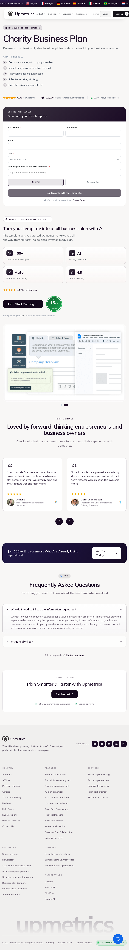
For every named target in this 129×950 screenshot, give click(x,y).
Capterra (32, 290)
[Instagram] (124, 744)
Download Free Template (66, 192)
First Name (14, 127)
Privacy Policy (79, 200)
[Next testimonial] (70, 521)
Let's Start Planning (21, 304)
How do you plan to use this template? (29, 166)
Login (105, 13)
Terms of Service (84, 942)
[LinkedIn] (116, 744)
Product (39, 13)
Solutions (53, 13)
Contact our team (75, 655)
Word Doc (95, 182)
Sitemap (50, 942)
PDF (37, 182)
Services (67, 13)
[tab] (61, 405)
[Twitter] (109, 744)
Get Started (63, 694)
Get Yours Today (102, 553)
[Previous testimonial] (59, 521)
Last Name (72, 127)
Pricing (95, 13)
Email (11, 140)
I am (11, 153)
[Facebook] (102, 744)
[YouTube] (95, 744)
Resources (81, 13)
